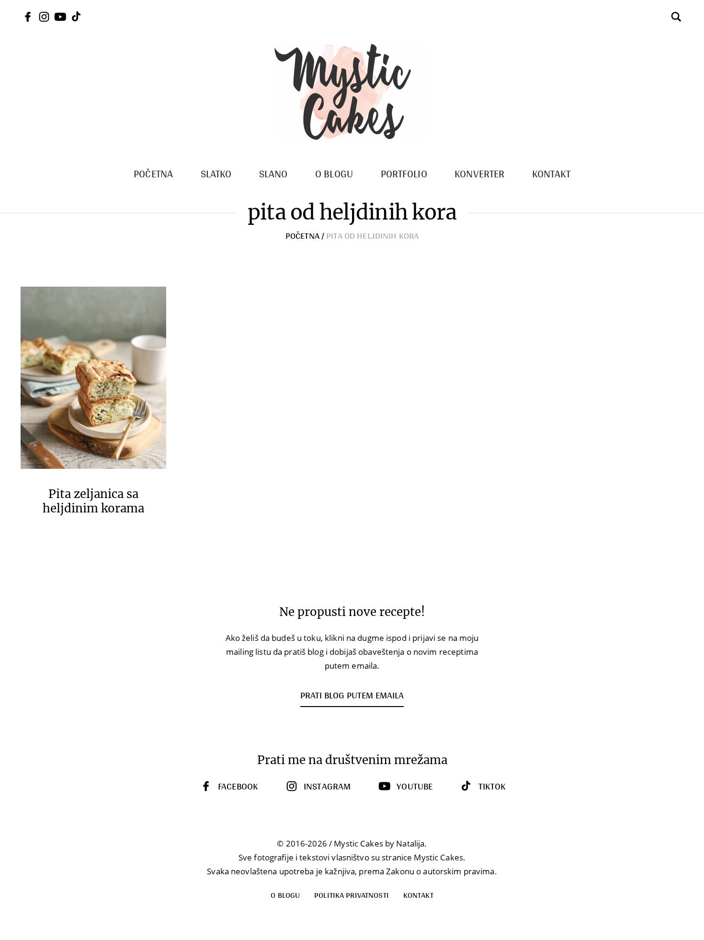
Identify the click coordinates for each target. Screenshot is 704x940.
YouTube (414, 786)
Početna (302, 235)
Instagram (327, 786)
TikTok (491, 786)
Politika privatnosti (351, 894)
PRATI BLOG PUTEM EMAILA (352, 695)
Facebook (238, 786)
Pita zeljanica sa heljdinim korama (93, 501)
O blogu (285, 894)
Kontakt (418, 894)
